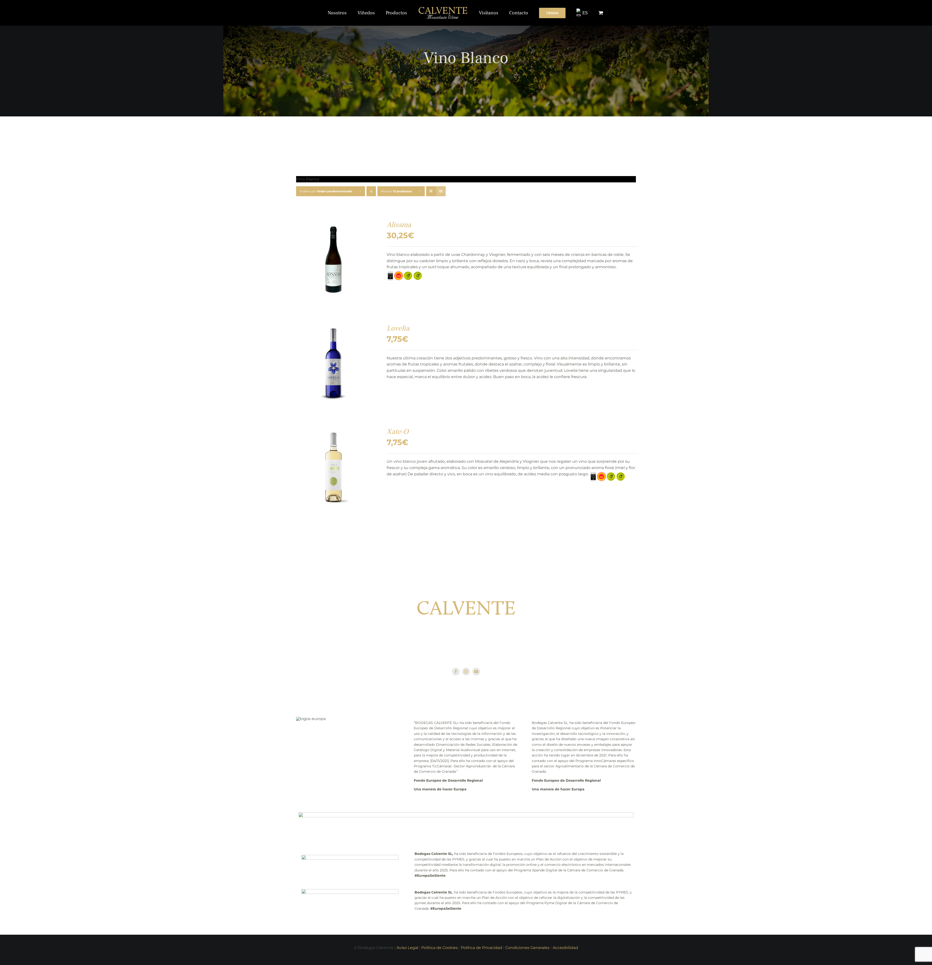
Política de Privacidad (481, 947)
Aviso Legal (407, 947)
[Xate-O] (333, 430)
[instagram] (466, 671)
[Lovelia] (333, 327)
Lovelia (398, 328)
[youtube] (476, 671)
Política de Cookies (439, 947)
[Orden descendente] (371, 191)
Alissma (399, 224)
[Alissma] (333, 223)
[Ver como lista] (440, 191)
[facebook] (456, 671)
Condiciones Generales (527, 947)
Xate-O (397, 431)
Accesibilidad (565, 947)
